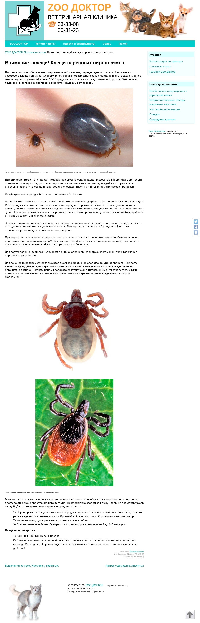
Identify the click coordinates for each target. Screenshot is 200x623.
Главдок (154, 114)
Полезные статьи (35, 52)
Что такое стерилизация (164, 109)
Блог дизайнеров (157, 131)
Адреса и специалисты (79, 43)
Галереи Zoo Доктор (162, 71)
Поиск (123, 43)
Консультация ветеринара (166, 61)
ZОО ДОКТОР (19, 43)
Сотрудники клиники (162, 119)
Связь (107, 43)
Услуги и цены (45, 43)
